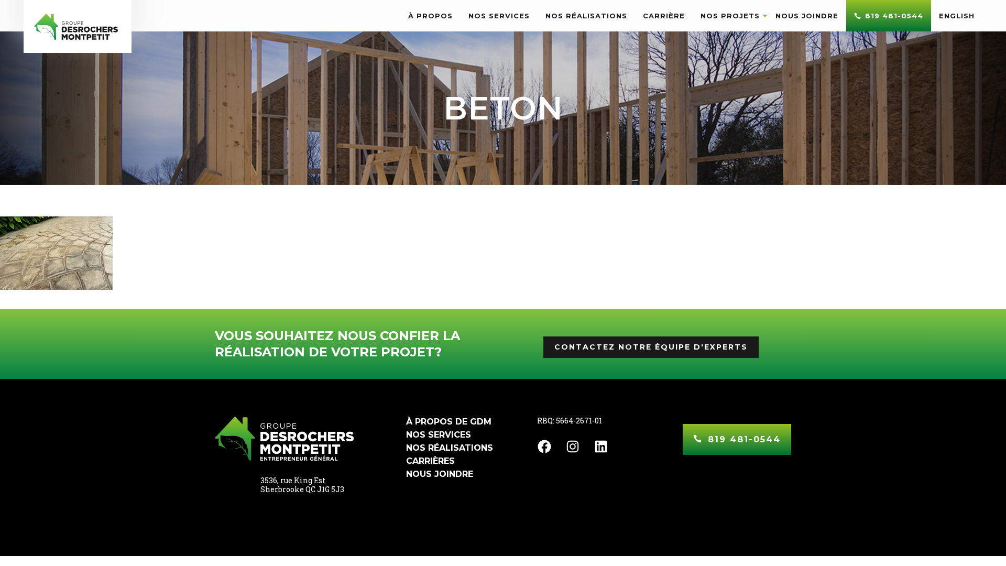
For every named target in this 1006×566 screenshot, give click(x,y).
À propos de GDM (448, 422)
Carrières (430, 461)
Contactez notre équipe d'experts (651, 347)
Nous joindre (439, 474)
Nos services (438, 435)
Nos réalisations (449, 448)
